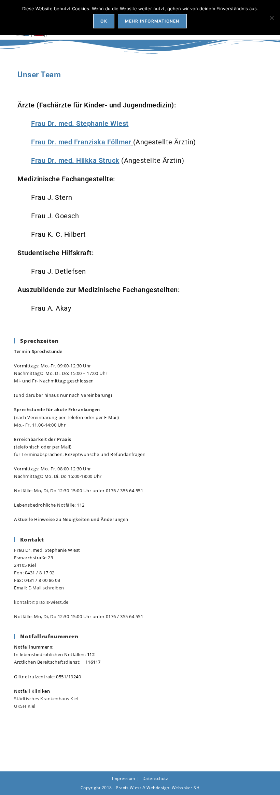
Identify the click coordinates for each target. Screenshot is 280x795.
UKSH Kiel (25, 706)
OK (103, 21)
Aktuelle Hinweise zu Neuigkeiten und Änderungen (71, 519)
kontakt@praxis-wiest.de (41, 602)
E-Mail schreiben (46, 588)
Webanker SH (186, 788)
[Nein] (271, 17)
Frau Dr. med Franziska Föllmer (81, 142)
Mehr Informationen (152, 21)
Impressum (123, 778)
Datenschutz (155, 778)
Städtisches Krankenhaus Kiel (46, 698)
